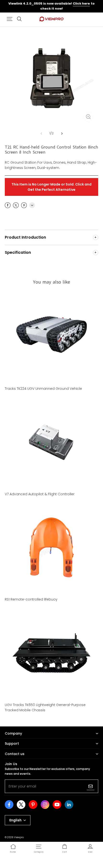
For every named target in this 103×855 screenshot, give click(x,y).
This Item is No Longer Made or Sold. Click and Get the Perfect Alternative (51, 187)
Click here (81, 3)
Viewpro (19, 837)
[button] (9, 19)
